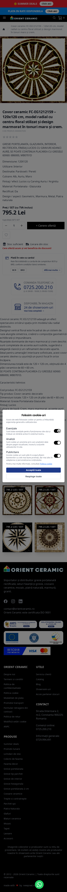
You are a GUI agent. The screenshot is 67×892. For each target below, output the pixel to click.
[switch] (57, 431)
